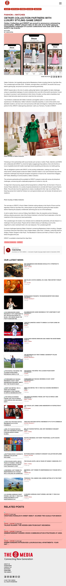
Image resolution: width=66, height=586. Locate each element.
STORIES (22, 9)
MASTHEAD (7, 569)
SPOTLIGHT (15, 9)
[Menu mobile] (60, 3)
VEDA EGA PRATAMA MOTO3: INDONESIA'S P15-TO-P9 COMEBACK (43, 421)
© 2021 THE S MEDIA (9, 580)
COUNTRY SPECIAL (28, 497)
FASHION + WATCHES (28, 455)
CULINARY (26, 373)
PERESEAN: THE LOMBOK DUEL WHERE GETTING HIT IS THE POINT (42, 478)
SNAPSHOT (38, 9)
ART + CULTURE (27, 282)
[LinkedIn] (56, 76)
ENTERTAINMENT (27, 408)
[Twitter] (59, 76)
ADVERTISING (8, 565)
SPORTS (26, 325)
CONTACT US (7, 567)
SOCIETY (7, 9)
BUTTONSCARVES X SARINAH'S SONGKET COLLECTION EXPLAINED (43, 454)
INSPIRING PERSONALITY (29, 298)
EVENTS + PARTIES (28, 266)
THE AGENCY (7, 572)
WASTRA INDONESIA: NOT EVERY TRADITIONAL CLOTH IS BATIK (42, 438)
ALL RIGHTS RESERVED (10, 582)
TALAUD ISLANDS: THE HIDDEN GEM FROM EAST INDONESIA (27, 525)
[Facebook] (54, 76)
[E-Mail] (61, 76)
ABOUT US (7, 564)
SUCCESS (30, 9)
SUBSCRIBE (7, 570)
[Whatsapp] (52, 76)
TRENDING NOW (27, 381)
